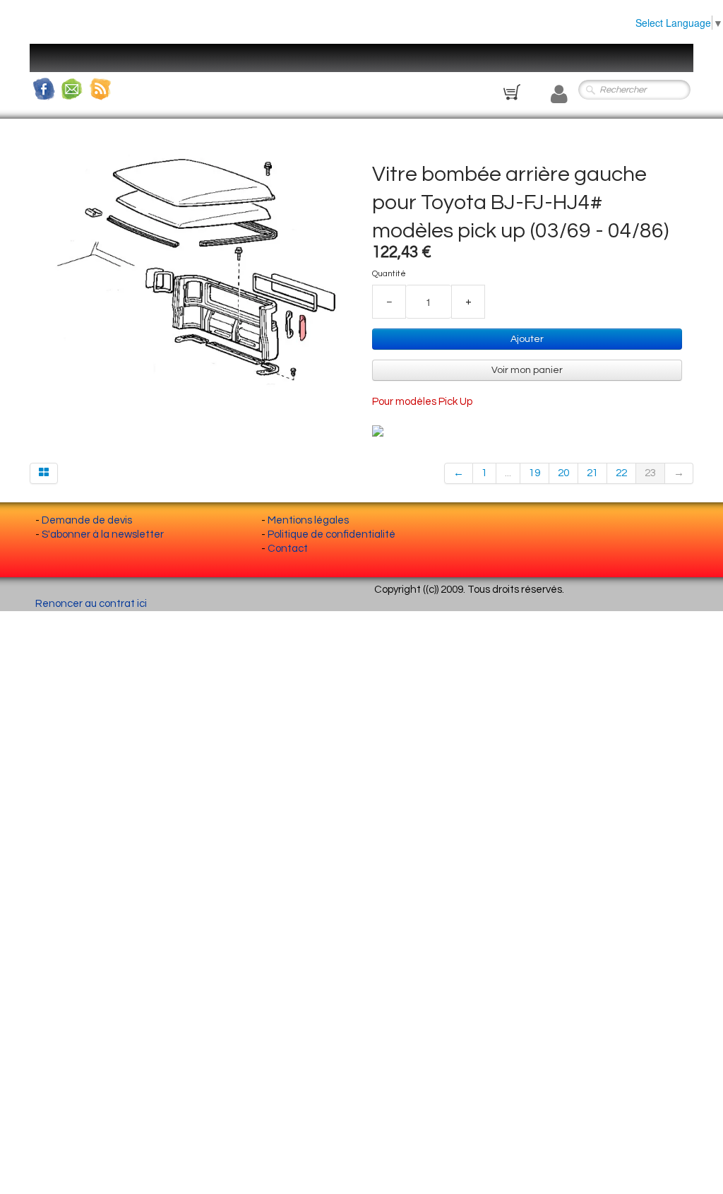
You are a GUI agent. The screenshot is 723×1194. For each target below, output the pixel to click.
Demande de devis (87, 520)
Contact (288, 548)
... (508, 473)
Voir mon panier (527, 370)
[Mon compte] (559, 94)
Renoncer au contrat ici (91, 603)
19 (534, 473)
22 (621, 473)
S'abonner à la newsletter (103, 534)
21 (592, 473)
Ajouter (527, 339)
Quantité (389, 273)
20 (563, 473)
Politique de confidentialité (331, 534)
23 (650, 473)
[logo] (54, 67)
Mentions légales (308, 520)
